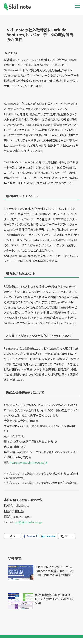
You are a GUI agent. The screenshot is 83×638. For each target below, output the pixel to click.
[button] (66, 536)
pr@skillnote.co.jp (28, 522)
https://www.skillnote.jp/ (27, 462)
